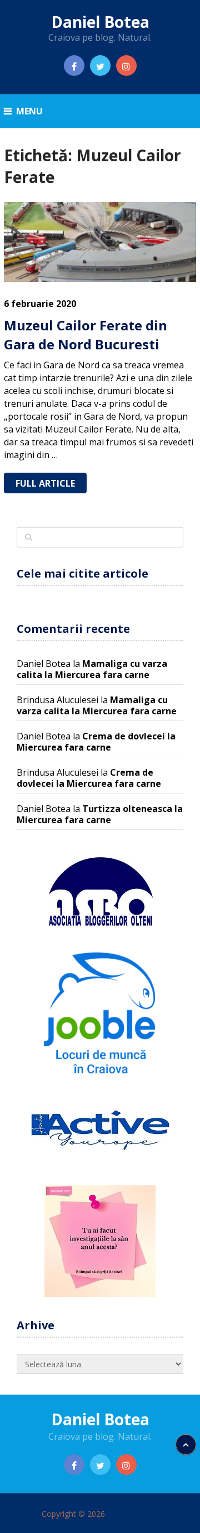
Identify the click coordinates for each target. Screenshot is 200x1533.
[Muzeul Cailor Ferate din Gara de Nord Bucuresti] (100, 242)
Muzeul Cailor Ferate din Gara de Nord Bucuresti (85, 334)
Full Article (45, 483)
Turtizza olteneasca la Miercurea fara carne (100, 814)
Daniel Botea (100, 21)
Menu (29, 111)
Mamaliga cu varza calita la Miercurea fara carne (92, 669)
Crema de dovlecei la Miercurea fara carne (96, 741)
